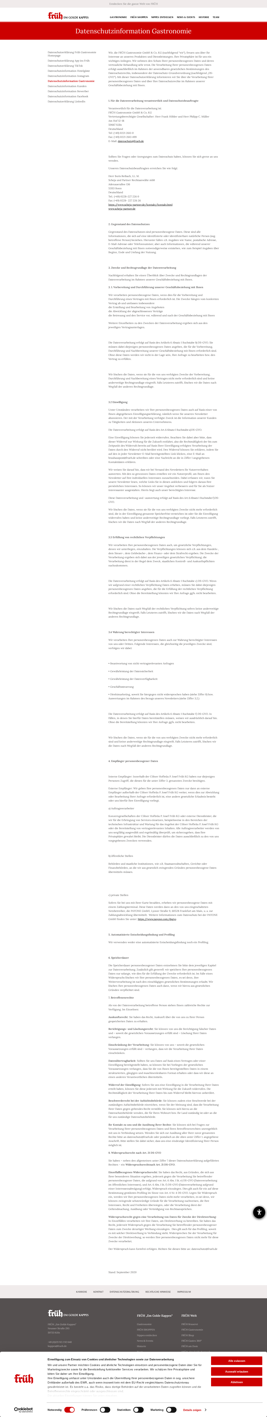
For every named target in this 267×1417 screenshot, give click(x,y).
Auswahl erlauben (236, 1371)
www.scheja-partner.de (121, 208)
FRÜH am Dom (189, 1346)
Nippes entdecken (162, 17)
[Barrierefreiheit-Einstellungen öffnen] (259, 1212)
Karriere (81, 1291)
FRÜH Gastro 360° (191, 1340)
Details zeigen (192, 1409)
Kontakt (98, 1291)
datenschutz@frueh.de (131, 141)
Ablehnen (237, 1382)
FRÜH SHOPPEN (139, 17)
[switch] (105, 1410)
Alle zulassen (236, 1360)
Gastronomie (118, 17)
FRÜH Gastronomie (192, 1329)
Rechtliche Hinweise (158, 1291)
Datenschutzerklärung (124, 1291)
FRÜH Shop (187, 1335)
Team (216, 17)
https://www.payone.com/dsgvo (157, 919)
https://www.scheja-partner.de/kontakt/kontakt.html (140, 204)
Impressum (184, 1291)
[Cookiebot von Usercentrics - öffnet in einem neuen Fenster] (23, 1410)
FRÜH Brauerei (189, 1324)
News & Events (186, 17)
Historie (204, 17)
